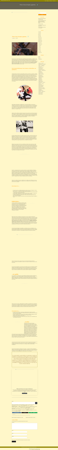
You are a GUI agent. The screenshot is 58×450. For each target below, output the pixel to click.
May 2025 (39, 34)
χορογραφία (40, 89)
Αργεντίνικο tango (31, 216)
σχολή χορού (27, 407)
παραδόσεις (36, 406)
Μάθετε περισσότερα (24, 393)
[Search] (36, 403)
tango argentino (16, 404)
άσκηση (19, 404)
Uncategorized (13, 414)
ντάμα (18, 406)
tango (14, 404)
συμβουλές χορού (22, 407)
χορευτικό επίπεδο (27, 408)
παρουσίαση (13, 407)
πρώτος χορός (18, 407)
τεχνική (18, 303)
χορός (27, 409)
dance (12, 404)
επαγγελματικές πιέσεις (18, 405)
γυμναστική (29, 404)
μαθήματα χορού (14, 406)
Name (13, 430)
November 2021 (40, 41)
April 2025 (39, 35)
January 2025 (39, 39)
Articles (39, 56)
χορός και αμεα (41, 93)
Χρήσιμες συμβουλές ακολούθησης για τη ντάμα (17, 417)
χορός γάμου (43, 91)
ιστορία (22, 405)
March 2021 (39, 51)
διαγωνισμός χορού (32, 404)
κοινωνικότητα (31, 405)
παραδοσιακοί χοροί (32, 406)
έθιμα (21, 404)
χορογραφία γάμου (41, 90)
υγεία (34, 407)
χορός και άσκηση (41, 92)
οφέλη (20, 406)
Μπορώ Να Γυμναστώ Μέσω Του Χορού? (30, 417)
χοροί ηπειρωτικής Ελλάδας (42, 88)
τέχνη (31, 407)
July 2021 (39, 46)
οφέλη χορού (23, 406)
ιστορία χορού (25, 405)
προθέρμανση (15, 407)
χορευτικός (31, 408)
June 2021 (39, 47)
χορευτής (13, 408)
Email (12, 433)
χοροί (33, 408)
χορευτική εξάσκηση (18, 408)
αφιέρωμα (27, 404)
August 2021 (39, 45)
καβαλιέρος (28, 405)
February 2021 (40, 52)
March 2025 (39, 36)
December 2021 (40, 40)
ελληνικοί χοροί (14, 405)
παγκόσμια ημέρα (27, 406)
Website (13, 436)
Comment (13, 422)
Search (12, 401)
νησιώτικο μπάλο (14, 217)
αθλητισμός (23, 404)
